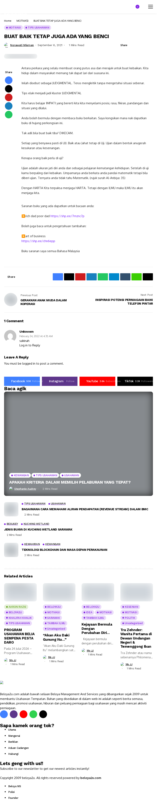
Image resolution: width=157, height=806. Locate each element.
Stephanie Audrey (25, 488)
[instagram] (14, 714)
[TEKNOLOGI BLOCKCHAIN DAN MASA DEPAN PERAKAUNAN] (11, 550)
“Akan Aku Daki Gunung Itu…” (56, 637)
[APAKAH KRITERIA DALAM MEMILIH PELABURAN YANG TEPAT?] (78, 444)
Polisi (11, 792)
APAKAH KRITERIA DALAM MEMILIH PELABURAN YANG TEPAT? (70, 482)
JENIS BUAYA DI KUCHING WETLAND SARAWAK (38, 529)
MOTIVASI (22, 20)
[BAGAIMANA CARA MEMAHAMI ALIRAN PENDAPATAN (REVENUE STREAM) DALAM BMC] (11, 509)
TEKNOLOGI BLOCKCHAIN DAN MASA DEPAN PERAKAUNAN (64, 550)
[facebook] (4, 714)
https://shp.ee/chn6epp (38, 241)
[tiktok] (43, 714)
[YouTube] (23, 714)
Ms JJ (12, 660)
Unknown (26, 331)
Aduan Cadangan (18, 747)
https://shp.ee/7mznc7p (67, 216)
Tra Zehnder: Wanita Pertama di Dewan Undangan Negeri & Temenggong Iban (136, 638)
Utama (12, 729)
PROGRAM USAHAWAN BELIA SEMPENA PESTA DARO (19, 636)
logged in (28, 363)
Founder (13, 797)
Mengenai (14, 735)
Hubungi (13, 753)
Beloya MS (14, 786)
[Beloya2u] (11, 686)
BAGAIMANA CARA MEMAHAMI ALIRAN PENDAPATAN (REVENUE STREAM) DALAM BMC (85, 509)
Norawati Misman (22, 45)
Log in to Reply (29, 345)
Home (7, 20)
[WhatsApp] (33, 714)
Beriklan (13, 741)
